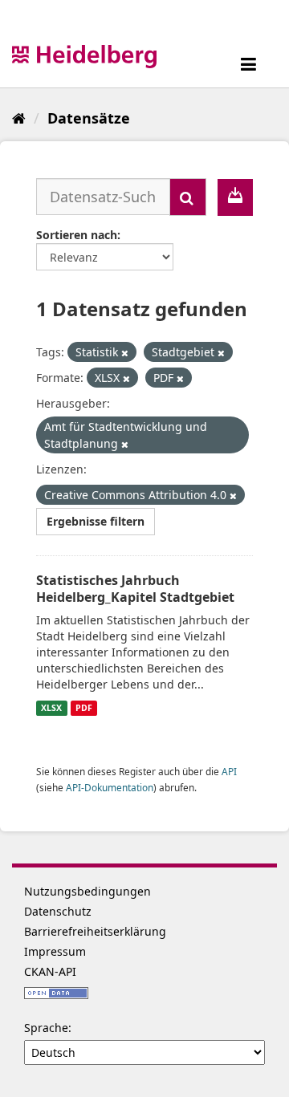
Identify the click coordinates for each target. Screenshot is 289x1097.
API (229, 771)
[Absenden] (187, 197)
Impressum (55, 951)
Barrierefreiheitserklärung (95, 931)
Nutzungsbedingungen (87, 891)
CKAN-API (50, 971)
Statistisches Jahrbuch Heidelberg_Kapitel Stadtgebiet (135, 588)
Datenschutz (58, 911)
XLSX (51, 707)
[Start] (19, 118)
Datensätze (88, 118)
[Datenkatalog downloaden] (235, 197)
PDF (83, 707)
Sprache (46, 1027)
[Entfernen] (124, 353)
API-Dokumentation (109, 787)
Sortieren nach (76, 234)
